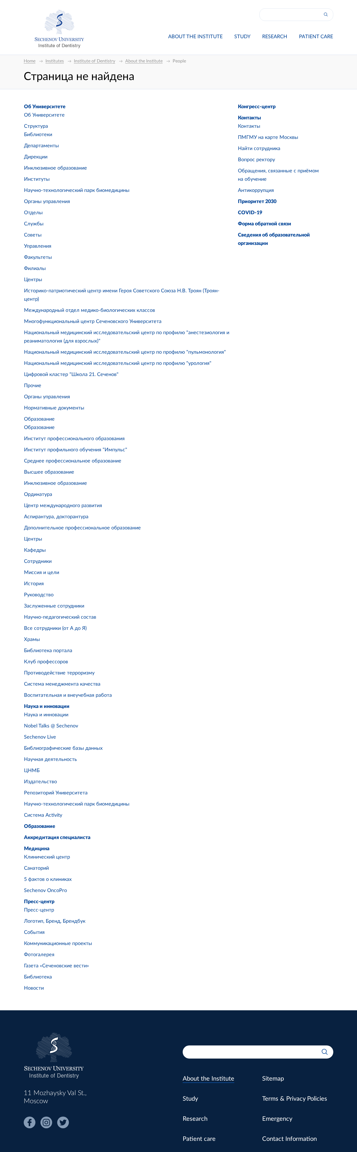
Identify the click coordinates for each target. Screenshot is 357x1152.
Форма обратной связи (264, 223)
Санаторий (36, 868)
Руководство (39, 594)
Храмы (32, 639)
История (34, 583)
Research (274, 36)
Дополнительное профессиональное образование (82, 528)
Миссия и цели (41, 572)
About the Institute (195, 36)
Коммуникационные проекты (58, 943)
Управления (37, 246)
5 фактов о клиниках (48, 879)
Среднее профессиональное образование (72, 461)
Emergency (277, 1119)
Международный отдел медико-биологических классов (89, 310)
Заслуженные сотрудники (54, 606)
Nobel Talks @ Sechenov (51, 726)
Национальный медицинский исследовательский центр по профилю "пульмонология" (125, 352)
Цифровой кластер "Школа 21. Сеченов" (71, 374)
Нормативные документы (54, 408)
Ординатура (38, 494)
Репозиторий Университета (56, 793)
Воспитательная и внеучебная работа (68, 695)
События (34, 932)
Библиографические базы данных (63, 748)
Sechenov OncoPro (45, 890)
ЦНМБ (32, 770)
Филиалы (35, 268)
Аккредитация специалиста (57, 837)
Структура (36, 126)
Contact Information (289, 1139)
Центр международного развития (63, 505)
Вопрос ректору (256, 159)
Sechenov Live (40, 737)
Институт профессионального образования (74, 438)
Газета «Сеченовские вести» (56, 965)
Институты (37, 179)
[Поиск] (326, 14)
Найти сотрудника (259, 148)
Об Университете (45, 106)
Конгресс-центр (257, 106)
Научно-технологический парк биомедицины (76, 190)
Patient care (316, 36)
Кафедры (35, 550)
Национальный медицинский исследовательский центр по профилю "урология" (117, 363)
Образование (39, 419)
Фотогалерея (39, 954)
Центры (33, 279)
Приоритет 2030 (257, 201)
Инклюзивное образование (55, 168)
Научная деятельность (50, 759)
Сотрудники (38, 561)
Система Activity (43, 815)
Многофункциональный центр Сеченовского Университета (92, 321)
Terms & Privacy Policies (294, 1099)
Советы (33, 235)
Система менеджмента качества (62, 684)
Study (242, 36)
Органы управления (47, 201)
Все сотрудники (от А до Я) (55, 628)
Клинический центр (47, 857)
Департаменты (41, 145)
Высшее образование (49, 472)
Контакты (249, 117)
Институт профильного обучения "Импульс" (75, 449)
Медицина (36, 848)
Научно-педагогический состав (60, 617)
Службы (34, 223)
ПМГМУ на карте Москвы (268, 137)
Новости (34, 988)
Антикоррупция (256, 190)
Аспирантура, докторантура (56, 516)
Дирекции (35, 157)
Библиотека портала (48, 650)
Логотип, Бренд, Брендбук (54, 921)
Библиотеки (38, 134)
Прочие (32, 385)
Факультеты (38, 257)
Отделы (33, 212)
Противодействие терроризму (59, 673)
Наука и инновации (46, 706)
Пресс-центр (39, 901)
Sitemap (273, 1079)
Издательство (40, 781)
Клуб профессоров (46, 661)
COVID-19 (250, 212)
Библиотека (38, 977)
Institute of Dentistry (59, 45)
